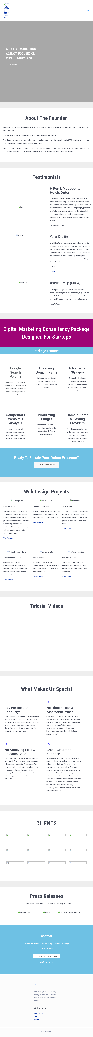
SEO (35, 1016)
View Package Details (46, 465)
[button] (2, 207)
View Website (8, 538)
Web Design (38, 1013)
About (36, 1019)
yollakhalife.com (56, 272)
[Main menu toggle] (88, 10)
